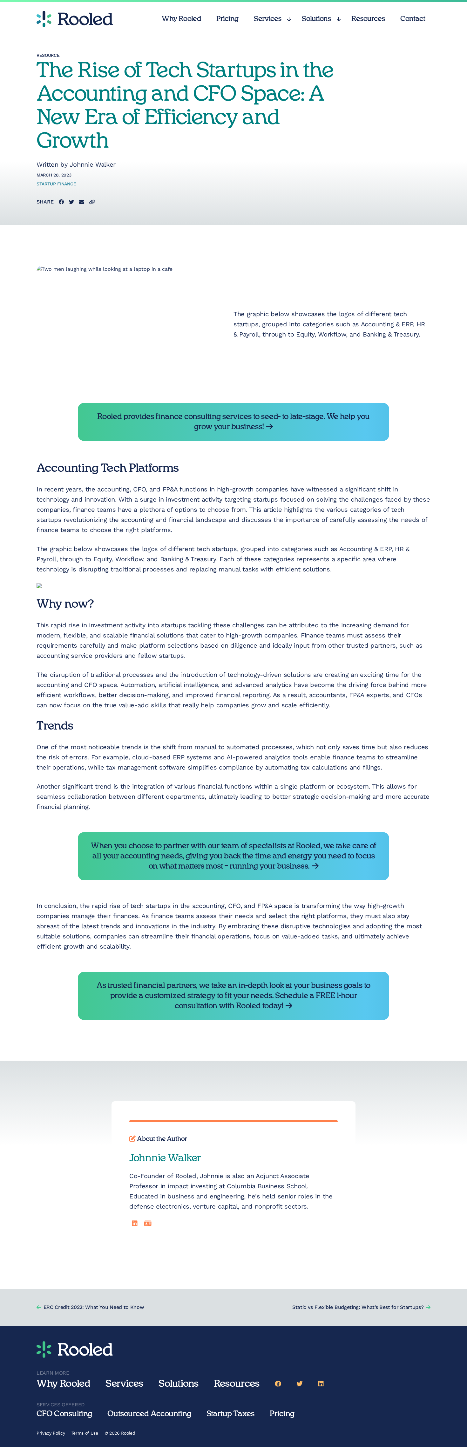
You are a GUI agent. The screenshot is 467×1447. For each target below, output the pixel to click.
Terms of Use (84, 1433)
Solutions (316, 18)
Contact (412, 18)
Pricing (227, 18)
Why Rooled (181, 18)
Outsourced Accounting (149, 1414)
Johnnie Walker (93, 164)
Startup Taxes (230, 1414)
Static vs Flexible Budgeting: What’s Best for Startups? (357, 1307)
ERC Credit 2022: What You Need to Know (94, 1307)
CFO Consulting (64, 1414)
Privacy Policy (51, 1433)
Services (267, 18)
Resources (368, 18)
